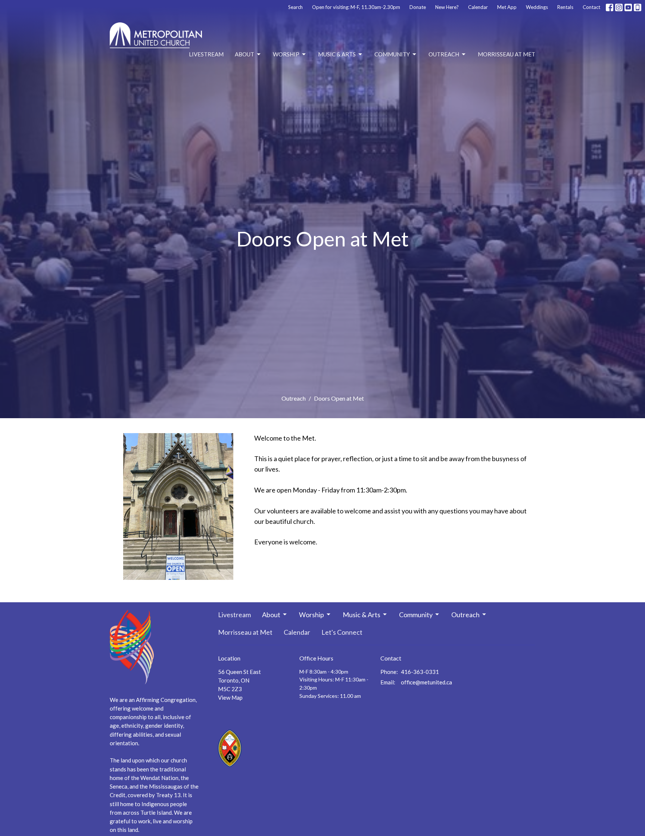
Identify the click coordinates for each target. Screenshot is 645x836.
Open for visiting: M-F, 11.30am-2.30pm (356, 7)
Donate (417, 7)
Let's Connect (341, 632)
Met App (507, 7)
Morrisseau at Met (506, 54)
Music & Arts (337, 54)
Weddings (537, 7)
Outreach (444, 54)
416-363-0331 (420, 671)
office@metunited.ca (426, 682)
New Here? (447, 7)
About (244, 54)
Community (392, 54)
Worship (286, 54)
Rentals (565, 7)
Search (295, 7)
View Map (230, 697)
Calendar (478, 7)
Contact (591, 7)
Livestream (206, 54)
